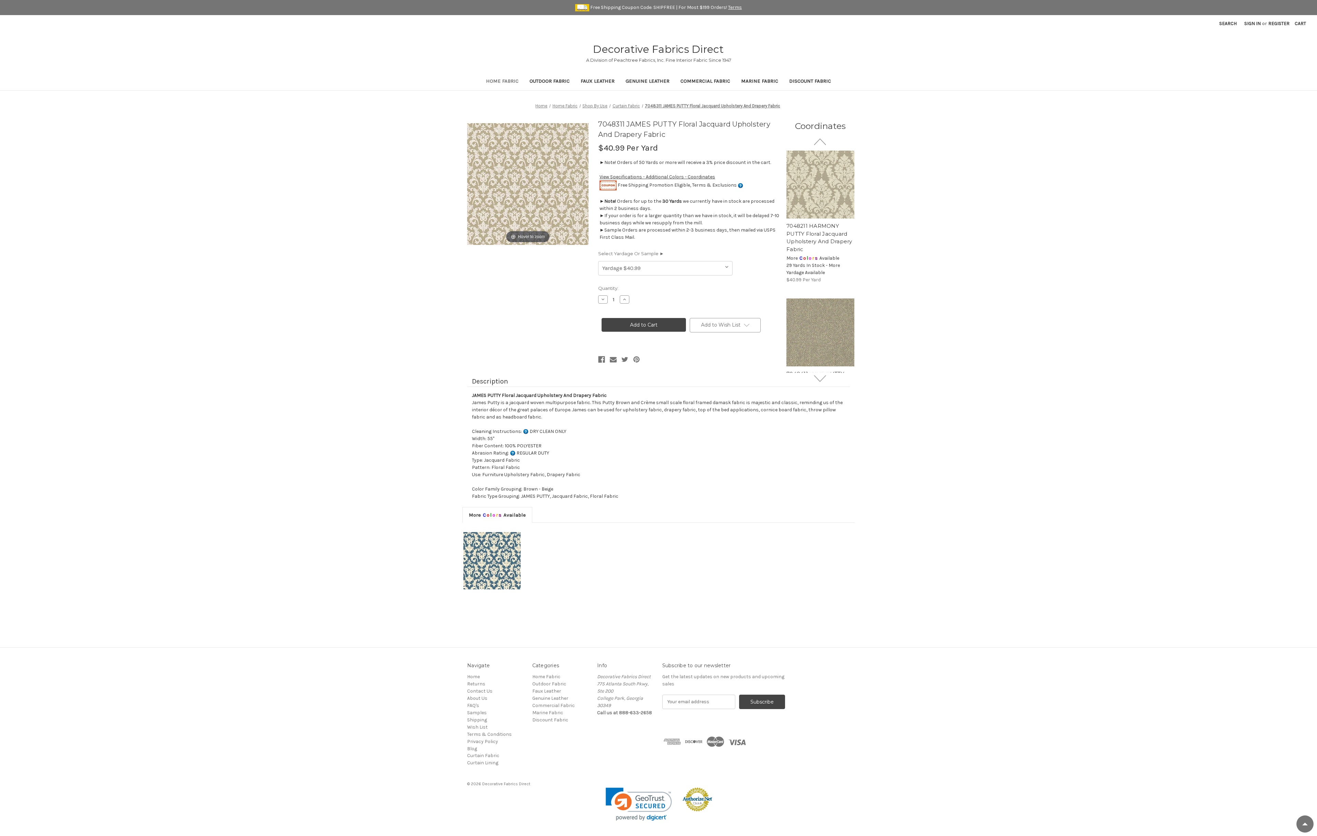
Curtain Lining (482, 763)
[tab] (497, 514)
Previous (820, 142)
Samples (477, 713)
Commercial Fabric (705, 81)
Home (473, 677)
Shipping (477, 720)
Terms (735, 7)
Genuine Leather (647, 81)
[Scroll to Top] (1305, 824)
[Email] (613, 359)
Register (1279, 23)
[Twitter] (624, 359)
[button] (638, 804)
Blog (472, 749)
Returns (476, 684)
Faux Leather (598, 81)
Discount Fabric (810, 81)
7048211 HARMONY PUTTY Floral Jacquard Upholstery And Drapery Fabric (819, 237)
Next (820, 378)
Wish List (477, 727)
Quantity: (608, 288)
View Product (820, 184)
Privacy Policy (482, 741)
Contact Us (480, 691)
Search (1228, 23)
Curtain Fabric (483, 755)
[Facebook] (601, 359)
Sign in (1252, 23)
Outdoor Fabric (550, 81)
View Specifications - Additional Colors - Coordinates (657, 177)
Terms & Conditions (489, 734)
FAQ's (473, 705)
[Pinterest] (636, 359)
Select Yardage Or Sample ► (631, 253)
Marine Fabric (759, 81)
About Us (477, 698)
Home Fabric (502, 81)
